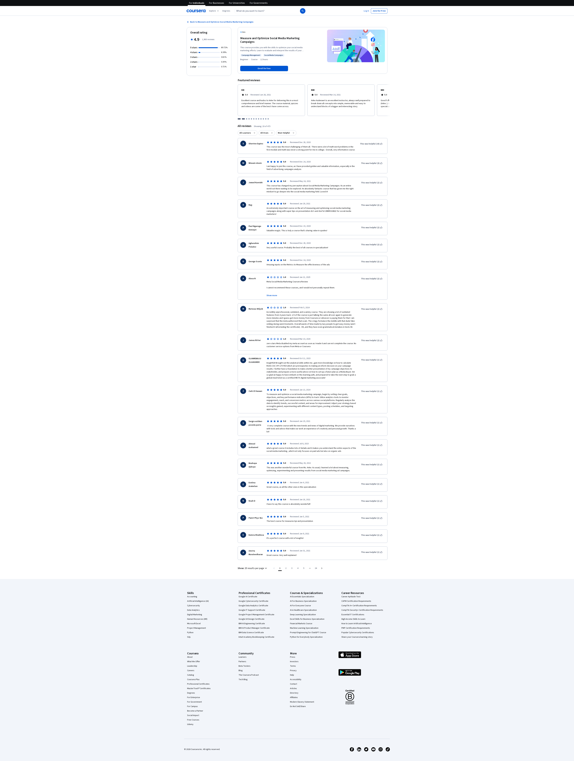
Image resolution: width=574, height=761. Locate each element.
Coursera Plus (193, 679)
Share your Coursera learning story (357, 637)
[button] (226, 11)
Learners (242, 657)
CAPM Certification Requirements (356, 601)
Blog (241, 670)
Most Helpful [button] (284, 132)
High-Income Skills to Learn (353, 619)
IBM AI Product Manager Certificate (254, 628)
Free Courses (193, 719)
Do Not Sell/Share (298, 706)
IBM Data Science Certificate (251, 632)
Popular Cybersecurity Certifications (357, 632)
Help (292, 675)
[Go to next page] (322, 568)
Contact (293, 683)
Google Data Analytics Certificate (253, 605)
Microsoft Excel (194, 623)
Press (292, 657)
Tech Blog (243, 679)
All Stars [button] (264, 132)
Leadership (192, 666)
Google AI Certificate (248, 596)
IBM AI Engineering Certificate (252, 623)
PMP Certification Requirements (355, 628)
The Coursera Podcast (249, 675)
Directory (294, 692)
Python (190, 632)
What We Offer (193, 661)
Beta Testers (244, 666)
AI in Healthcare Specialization (303, 610)
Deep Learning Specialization (303, 614)
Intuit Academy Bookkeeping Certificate (256, 637)
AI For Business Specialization (303, 601)
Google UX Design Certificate (251, 619)
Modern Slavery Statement (302, 701)
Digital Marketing (194, 614)
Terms (293, 666)
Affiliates (294, 697)
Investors (294, 661)
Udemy (190, 724)
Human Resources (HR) (197, 619)
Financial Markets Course (301, 623)
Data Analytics (193, 610)
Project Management (196, 628)
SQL (189, 637)
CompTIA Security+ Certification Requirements (362, 610)
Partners (242, 661)
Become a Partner (195, 710)
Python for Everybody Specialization (306, 637)
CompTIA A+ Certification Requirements (359, 605)
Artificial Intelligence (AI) (198, 601)
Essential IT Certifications (352, 614)
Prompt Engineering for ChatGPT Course (308, 632)
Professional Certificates (198, 683)
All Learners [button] (245, 132)
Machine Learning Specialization (304, 628)
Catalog (190, 675)
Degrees (191, 692)
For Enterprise (193, 697)
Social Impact (193, 715)
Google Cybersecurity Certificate (253, 601)
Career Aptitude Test (350, 596)
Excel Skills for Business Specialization (307, 619)
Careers (190, 670)
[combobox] (264, 11)
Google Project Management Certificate (256, 614)
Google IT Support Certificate (252, 610)
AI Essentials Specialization (302, 596)
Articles (293, 688)
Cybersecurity (193, 605)
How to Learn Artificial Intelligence (356, 623)
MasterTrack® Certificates (199, 688)
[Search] (302, 11)
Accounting (192, 596)
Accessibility (295, 679)
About (190, 657)
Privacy (293, 670)
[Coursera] (196, 11)
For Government (194, 701)
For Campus (192, 706)
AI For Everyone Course (300, 605)
